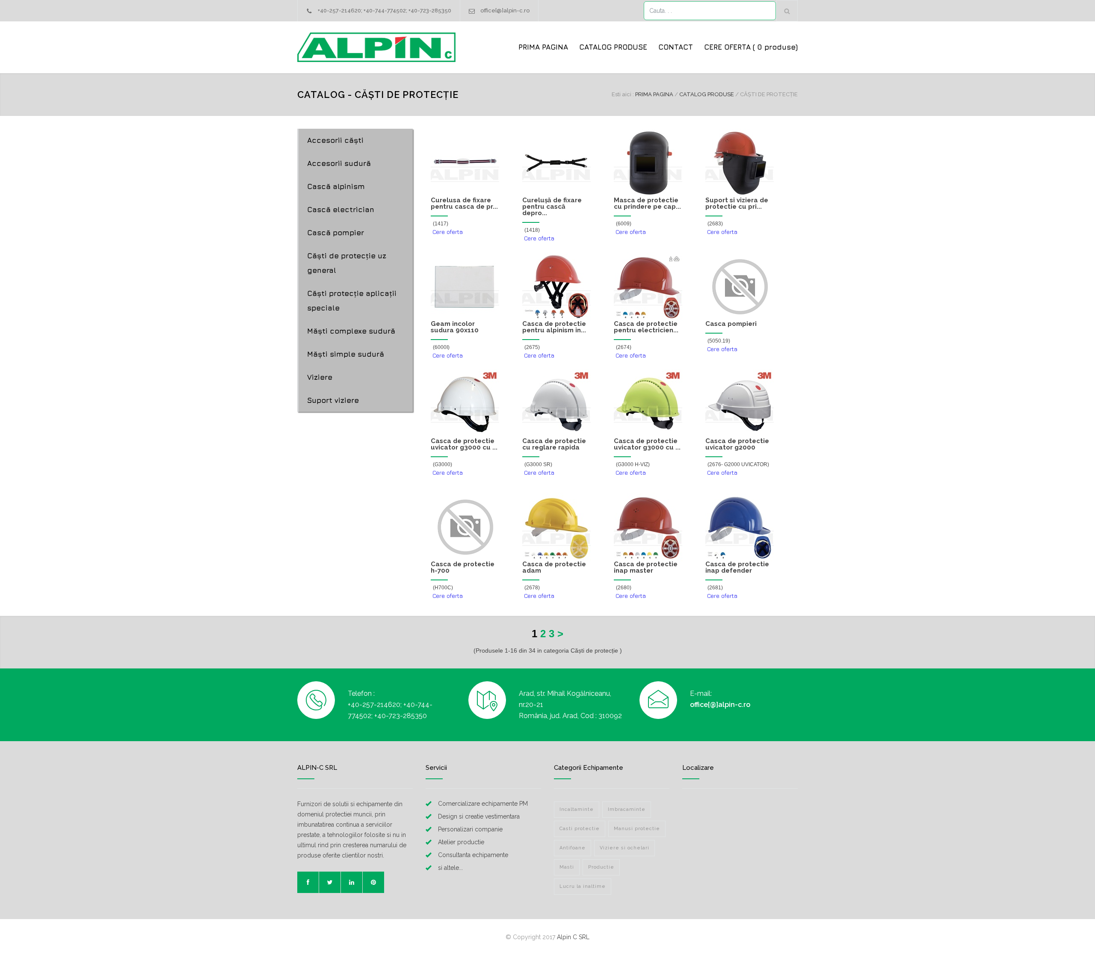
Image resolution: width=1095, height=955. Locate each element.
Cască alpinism (336, 186)
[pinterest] (373, 882)
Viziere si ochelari (624, 848)
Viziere (319, 377)
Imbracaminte (626, 809)
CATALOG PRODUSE (613, 47)
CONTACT (675, 47)
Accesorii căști (335, 140)
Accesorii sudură (339, 163)
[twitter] (330, 882)
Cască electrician (340, 209)
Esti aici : (623, 94)
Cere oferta (447, 231)
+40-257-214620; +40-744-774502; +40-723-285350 (384, 10)
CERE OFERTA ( (751, 47)
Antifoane (572, 848)
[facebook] (308, 882)
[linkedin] (351, 882)
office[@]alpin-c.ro (505, 10)
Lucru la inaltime (582, 886)
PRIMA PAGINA (543, 47)
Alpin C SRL (573, 937)
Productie (601, 867)
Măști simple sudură (345, 354)
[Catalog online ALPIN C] (376, 47)
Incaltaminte (576, 809)
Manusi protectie (637, 828)
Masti (566, 867)
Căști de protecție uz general (346, 263)
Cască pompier (335, 232)
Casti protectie (579, 828)
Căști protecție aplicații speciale (352, 300)
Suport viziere (333, 400)
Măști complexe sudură (351, 331)
